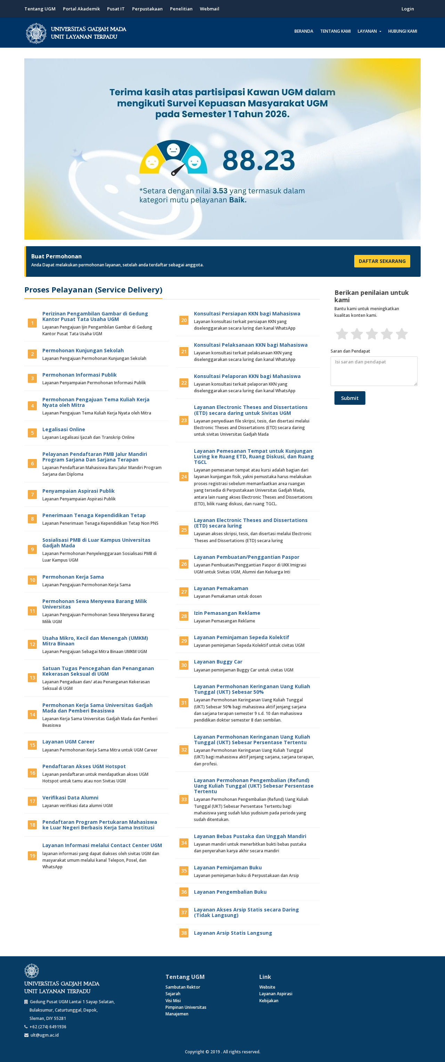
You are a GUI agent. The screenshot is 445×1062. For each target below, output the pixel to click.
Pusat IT (116, 9)
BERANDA (303, 31)
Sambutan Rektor (182, 987)
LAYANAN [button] (368, 31)
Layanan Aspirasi (275, 994)
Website (267, 987)
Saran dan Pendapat (350, 351)
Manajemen (176, 1014)
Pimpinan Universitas (186, 1007)
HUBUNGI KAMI (402, 31)
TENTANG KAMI (335, 31)
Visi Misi (173, 1001)
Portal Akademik (81, 9)
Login (408, 9)
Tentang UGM (40, 9)
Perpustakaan (147, 9)
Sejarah (172, 994)
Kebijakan (268, 1001)
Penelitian (181, 9)
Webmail (209, 9)
